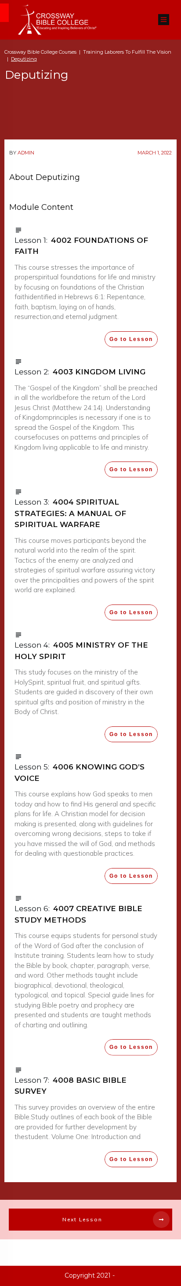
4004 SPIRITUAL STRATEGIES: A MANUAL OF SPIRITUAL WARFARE (70, 513)
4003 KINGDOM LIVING (99, 371)
